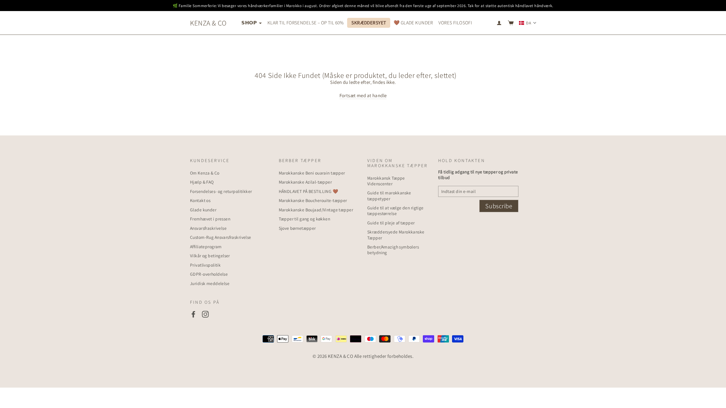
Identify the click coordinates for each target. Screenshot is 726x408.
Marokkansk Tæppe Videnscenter (386, 180)
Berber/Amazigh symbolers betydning (393, 249)
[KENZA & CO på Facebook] (193, 314)
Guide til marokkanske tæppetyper (389, 195)
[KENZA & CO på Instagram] (205, 314)
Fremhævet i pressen (210, 219)
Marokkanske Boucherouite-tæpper (313, 200)
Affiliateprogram (206, 246)
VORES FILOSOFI (455, 23)
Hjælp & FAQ (202, 182)
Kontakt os (200, 200)
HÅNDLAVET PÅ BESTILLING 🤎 (308, 191)
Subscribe (498, 206)
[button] (527, 23)
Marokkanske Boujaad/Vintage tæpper (316, 209)
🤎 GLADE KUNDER (413, 23)
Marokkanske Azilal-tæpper (305, 182)
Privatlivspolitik (205, 265)
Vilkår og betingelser (210, 255)
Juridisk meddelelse (209, 283)
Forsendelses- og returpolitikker (221, 191)
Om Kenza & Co (205, 173)
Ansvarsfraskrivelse (208, 228)
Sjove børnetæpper (297, 228)
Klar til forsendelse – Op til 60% (305, 23)
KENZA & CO (208, 22)
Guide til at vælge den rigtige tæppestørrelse (395, 210)
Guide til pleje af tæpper (391, 223)
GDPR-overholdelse (209, 274)
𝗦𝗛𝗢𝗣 (249, 23)
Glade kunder (203, 209)
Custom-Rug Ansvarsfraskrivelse (220, 237)
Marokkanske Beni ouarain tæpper (312, 173)
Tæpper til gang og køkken (304, 219)
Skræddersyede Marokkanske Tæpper (396, 234)
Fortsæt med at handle (363, 95)
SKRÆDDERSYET (368, 23)
